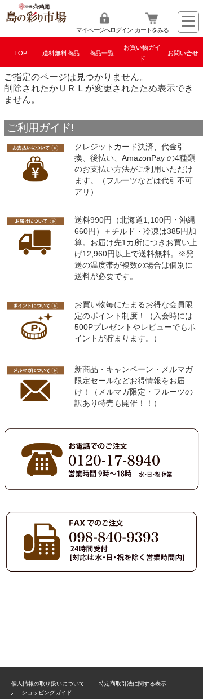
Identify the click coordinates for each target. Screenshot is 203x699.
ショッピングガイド (46, 692)
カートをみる (152, 29)
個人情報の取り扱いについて (48, 683)
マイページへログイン (104, 29)
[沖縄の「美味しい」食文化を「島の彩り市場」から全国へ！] (36, 22)
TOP (20, 53)
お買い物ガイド (142, 53)
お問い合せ (182, 53)
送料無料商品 (61, 53)
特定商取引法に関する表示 (132, 683)
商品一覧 (101, 53)
